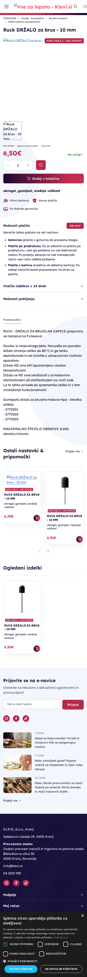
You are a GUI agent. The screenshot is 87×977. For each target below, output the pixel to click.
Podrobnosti (61, 937)
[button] (43, 961)
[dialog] (43, 944)
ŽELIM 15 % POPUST (43, 543)
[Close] (80, 421)
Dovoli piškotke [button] (21, 969)
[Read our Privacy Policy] (77, 531)
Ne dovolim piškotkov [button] (61, 969)
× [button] (82, 915)
